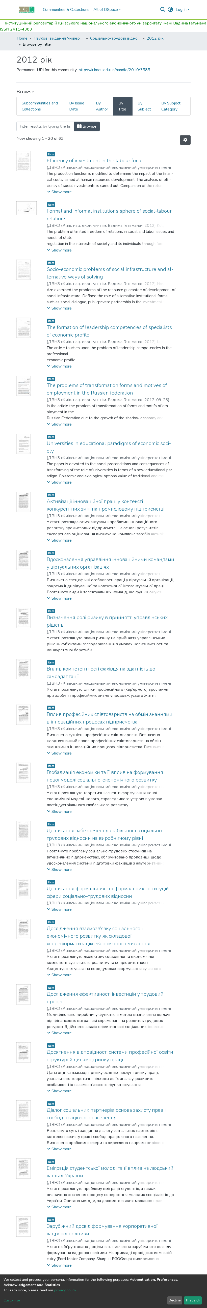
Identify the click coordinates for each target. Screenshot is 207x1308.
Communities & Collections (66, 9)
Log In (181, 9)
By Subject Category (170, 106)
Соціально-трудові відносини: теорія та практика (115, 38)
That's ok (192, 1300)
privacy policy (65, 1290)
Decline (175, 1300)
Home (22, 38)
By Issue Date (76, 106)
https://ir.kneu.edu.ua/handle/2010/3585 (114, 70)
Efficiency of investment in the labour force (95, 160)
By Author (102, 106)
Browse (89, 126)
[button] (170, 10)
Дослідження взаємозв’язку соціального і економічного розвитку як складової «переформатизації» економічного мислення (98, 936)
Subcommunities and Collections (40, 106)
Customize (12, 1300)
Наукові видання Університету (59, 38)
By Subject (144, 106)
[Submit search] (163, 9)
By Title (122, 106)
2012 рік (155, 38)
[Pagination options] (185, 140)
